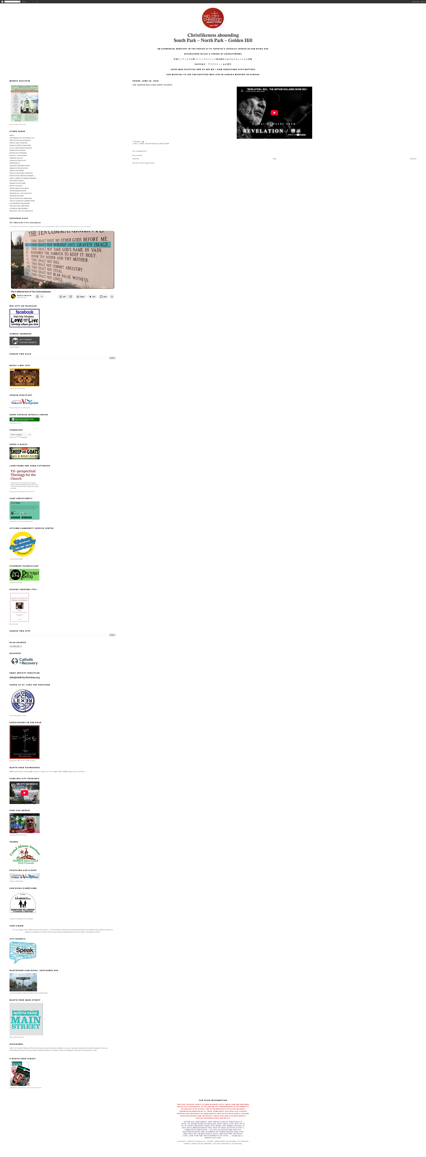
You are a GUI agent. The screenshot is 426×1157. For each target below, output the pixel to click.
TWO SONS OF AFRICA (17, 181)
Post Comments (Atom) (148, 163)
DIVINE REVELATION (17, 196)
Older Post (413, 159)
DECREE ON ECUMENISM (18, 153)
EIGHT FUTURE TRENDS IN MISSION (21, 176)
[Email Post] (143, 141)
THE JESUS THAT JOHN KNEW (19, 206)
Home (274, 159)
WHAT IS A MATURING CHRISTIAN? (21, 173)
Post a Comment (137, 155)
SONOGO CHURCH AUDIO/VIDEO (20, 145)
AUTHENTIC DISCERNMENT (19, 208)
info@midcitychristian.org (25, 677)
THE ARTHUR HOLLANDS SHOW (157, 143)
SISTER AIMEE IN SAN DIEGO (19, 188)
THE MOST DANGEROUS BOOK (20, 166)
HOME (12, 135)
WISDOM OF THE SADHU (18, 183)
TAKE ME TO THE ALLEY (18, 160)
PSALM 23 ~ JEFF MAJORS (18, 155)
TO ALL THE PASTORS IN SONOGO (21, 148)
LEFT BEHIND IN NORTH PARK (20, 203)
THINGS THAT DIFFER (17, 171)
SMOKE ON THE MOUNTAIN (19, 168)
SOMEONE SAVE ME (16, 158)
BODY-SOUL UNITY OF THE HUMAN (21, 211)
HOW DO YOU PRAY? (16, 186)
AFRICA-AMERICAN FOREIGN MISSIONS (23, 178)
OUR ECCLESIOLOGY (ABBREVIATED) (22, 201)
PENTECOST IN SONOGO (18, 150)
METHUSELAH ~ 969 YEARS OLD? (21, 193)
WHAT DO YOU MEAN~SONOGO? (20, 140)
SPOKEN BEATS (15, 163)
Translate (24, 437)
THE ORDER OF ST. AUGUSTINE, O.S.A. (22, 138)
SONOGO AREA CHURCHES (18, 143)
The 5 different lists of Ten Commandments (25, 222)
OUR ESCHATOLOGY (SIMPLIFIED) (21, 198)
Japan (141, 143)
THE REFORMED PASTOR (18, 191)
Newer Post (135, 159)
